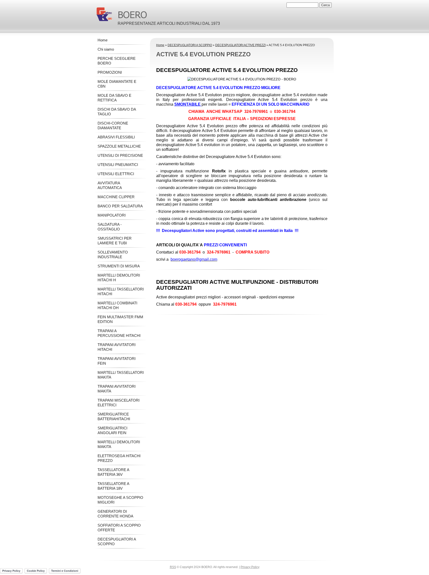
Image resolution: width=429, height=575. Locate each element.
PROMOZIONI (110, 72)
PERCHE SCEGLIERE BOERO (117, 60)
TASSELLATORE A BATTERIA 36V (113, 472)
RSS (173, 567)
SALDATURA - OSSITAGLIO (110, 226)
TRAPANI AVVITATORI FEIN (117, 360)
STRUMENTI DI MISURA (119, 266)
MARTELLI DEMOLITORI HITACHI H (119, 277)
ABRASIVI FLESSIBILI (116, 137)
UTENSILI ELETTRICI (116, 174)
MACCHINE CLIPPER (116, 197)
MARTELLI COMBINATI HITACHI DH (117, 305)
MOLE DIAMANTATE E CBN (117, 83)
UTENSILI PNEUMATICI (118, 164)
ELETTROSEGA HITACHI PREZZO (119, 458)
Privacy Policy (250, 567)
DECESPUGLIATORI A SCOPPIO (190, 45)
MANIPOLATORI (112, 215)
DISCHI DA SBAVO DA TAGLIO (117, 111)
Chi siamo (106, 49)
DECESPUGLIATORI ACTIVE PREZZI (240, 45)
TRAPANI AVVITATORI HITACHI (117, 347)
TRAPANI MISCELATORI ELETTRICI (119, 402)
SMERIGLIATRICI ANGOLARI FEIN (112, 430)
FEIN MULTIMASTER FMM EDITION (120, 319)
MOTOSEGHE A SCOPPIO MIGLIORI (120, 499)
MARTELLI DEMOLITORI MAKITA (119, 444)
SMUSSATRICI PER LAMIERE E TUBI (115, 240)
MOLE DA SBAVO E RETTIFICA (114, 97)
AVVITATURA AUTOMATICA (110, 185)
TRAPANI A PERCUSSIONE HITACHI (119, 333)
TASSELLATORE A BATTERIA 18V (113, 485)
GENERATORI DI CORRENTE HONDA (115, 513)
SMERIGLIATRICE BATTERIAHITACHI (114, 416)
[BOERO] (104, 14)
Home (160, 45)
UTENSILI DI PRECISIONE (120, 155)
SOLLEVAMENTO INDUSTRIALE (113, 254)
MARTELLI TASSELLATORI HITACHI (121, 291)
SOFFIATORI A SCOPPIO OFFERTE (119, 527)
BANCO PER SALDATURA (120, 206)
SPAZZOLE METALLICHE (119, 146)
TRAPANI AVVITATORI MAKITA (117, 388)
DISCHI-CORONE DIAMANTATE (113, 125)
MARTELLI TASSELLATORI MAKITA (121, 374)
